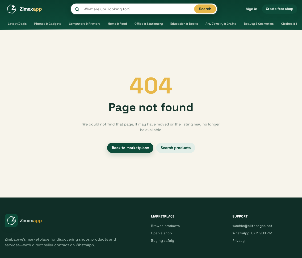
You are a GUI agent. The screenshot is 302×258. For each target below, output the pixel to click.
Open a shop (161, 233)
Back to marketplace (130, 147)
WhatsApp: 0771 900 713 (252, 233)
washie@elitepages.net (252, 226)
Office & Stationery (148, 24)
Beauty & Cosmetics (259, 24)
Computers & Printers (84, 24)
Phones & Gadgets (47, 24)
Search (205, 8)
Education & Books (184, 24)
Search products (176, 147)
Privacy (238, 240)
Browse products (165, 226)
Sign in (251, 9)
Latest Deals (17, 24)
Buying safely (162, 240)
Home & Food (117, 24)
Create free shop (279, 9)
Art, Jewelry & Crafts (221, 24)
